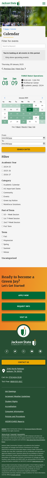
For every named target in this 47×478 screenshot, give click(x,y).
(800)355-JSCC (16, 381)
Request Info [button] (23, 306)
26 (5, 122)
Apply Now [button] (23, 295)
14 (17, 114)
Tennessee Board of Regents (33, 429)
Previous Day (9, 68)
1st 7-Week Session (12, 218)
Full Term (8, 226)
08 (23, 110)
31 (17, 106)
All (34, 127)
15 (23, 114)
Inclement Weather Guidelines (17, 396)
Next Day (20, 68)
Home (7, 29)
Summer (7, 248)
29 (5, 106)
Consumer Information (14, 411)
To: (3, 141)
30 (11, 106)
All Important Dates (12, 188)
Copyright (13, 434)
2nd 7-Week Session (12, 222)
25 (42, 118)
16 (30, 114)
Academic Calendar (12, 184)
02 (30, 106)
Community (8, 192)
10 (36, 110)
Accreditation (10, 406)
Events (6, 196)
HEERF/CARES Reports (14, 421)
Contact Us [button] (23, 362)
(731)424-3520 (15, 377)
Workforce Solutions (12, 204)
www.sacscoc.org (38, 461)
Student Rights (11, 401)
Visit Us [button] (23, 317)
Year (30, 127)
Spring (6, 244)
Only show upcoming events (17, 57)
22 (23, 118)
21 (17, 118)
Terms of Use (5, 434)
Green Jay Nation (10, 200)
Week (18, 127)
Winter (6, 252)
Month (24, 127)
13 (11, 114)
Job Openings (10, 391)
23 (30, 118)
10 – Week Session (11, 214)
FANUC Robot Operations (32, 76)
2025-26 (7, 170)
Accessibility (21, 434)
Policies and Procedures (15, 416)
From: (4, 135)
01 (23, 106)
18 (42, 114)
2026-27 (7, 174)
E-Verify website (15, 474)
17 (36, 114)
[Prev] (4, 98)
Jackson (4, 429)
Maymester (8, 240)
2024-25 (7, 166)
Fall (5, 236)
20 (11, 118)
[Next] (42, 98)
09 (30, 110)
